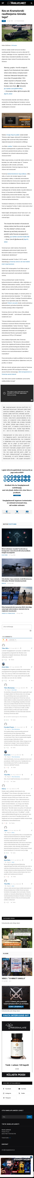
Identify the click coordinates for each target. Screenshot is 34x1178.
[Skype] (5, 480)
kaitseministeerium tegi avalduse (17, 174)
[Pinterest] (18, 476)
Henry (13, 832)
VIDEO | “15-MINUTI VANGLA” (13, 978)
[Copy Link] (18, 480)
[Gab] (22, 480)
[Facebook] (5, 476)
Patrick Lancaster (13, 303)
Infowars (14, 45)
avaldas (10, 146)
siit (10, 1138)
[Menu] (3, 3)
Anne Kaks (14, 690)
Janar (13, 862)
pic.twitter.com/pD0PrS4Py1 (13, 88)
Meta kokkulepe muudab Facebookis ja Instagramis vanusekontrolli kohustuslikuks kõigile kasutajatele (16, 551)
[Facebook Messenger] (8, 476)
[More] (28, 480)
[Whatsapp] (28, 476)
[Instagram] (15, 476)
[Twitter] (11, 476)
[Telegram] (11, 480)
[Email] (8, 480)
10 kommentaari (20, 21)
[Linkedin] (22, 476)
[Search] (31, 3)
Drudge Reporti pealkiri (12, 135)
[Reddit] (15, 480)
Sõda (3, 20)
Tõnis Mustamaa (16, 729)
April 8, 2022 (8, 94)
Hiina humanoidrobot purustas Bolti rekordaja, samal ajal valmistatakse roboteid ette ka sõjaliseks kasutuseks (17, 609)
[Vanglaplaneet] (17, 3)
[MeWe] (25, 476)
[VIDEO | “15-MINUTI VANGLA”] (17, 967)
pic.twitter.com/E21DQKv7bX (19, 237)
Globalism (5, 959)
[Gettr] (25, 480)
